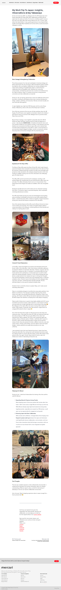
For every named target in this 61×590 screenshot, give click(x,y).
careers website (37, 514)
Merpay (22, 580)
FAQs (41, 578)
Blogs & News (35, 2)
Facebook (21, 527)
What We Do (11, 2)
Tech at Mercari (23, 2)
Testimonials (40, 2)
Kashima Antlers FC (25, 581)
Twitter (21, 526)
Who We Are (17, 2)
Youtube (21, 530)
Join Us (56, 2)
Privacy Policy (56, 588)
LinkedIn (21, 524)
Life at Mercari (29, 2)
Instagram (21, 529)
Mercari (22, 575)
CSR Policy (42, 580)
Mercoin (22, 578)
